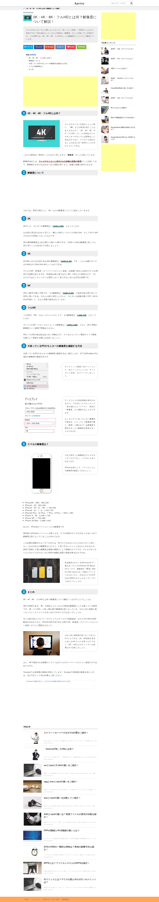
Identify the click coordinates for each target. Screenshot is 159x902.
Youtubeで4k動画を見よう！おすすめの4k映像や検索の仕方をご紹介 (49, 681)
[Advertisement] (60, 91)
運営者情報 (65, 899)
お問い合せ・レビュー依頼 (51, 899)
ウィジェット (36, 899)
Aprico (79, 3)
